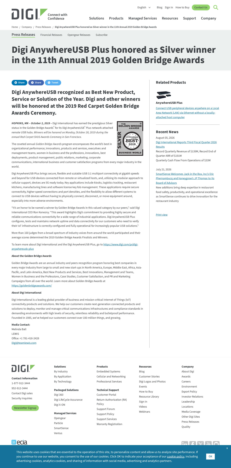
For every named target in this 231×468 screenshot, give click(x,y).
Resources (170, 18)
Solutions (96, 18)
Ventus (58, 433)
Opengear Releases (79, 35)
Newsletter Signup (25, 408)
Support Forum (106, 409)
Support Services (107, 419)
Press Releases (43, 27)
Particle (58, 423)
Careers (186, 382)
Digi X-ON (59, 405)
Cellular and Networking (111, 377)
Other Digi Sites (191, 417)
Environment (189, 387)
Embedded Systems (108, 371)
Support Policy (105, 414)
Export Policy (189, 392)
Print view (162, 215)
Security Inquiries (22, 398)
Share (21, 82)
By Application (62, 377)
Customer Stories (149, 377)
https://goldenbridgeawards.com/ (32, 286)
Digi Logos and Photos (152, 382)
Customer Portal (106, 395)
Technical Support (108, 390)
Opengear (60, 418)
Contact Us (200, 7)
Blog (159, 7)
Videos (143, 407)
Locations (187, 407)
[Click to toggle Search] (215, 7)
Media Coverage (191, 412)
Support (189, 18)
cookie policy (175, 456)
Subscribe (101, 35)
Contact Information (24, 378)
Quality (186, 427)
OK (210, 456)
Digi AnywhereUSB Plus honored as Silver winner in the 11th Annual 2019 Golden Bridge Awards (106, 27)
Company (208, 18)
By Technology (63, 382)
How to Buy (182, 7)
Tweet (55, 82)
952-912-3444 (20, 388)
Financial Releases (51, 35)
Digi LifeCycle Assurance (68, 400)
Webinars (144, 412)
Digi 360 (58, 395)
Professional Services (109, 382)
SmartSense (61, 428)
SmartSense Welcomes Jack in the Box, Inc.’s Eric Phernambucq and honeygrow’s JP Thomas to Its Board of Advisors (185, 178)
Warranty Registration (109, 424)
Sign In (169, 7)
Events (143, 387)
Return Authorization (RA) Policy (112, 402)
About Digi (188, 371)
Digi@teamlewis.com (24, 343)
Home (15, 27)
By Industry (61, 371)
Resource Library (149, 397)
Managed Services (142, 18)
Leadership (188, 402)
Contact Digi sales (22, 393)
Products (116, 18)
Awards (186, 377)
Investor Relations (192, 397)
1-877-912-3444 (21, 383)
